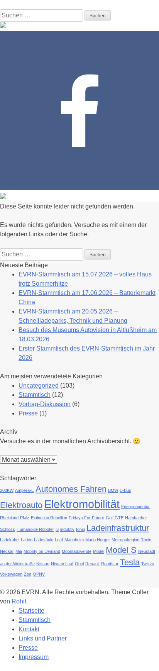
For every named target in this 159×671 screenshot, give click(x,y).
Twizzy (147, 563)
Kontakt (29, 629)
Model (98, 551)
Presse (28, 413)
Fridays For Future (86, 517)
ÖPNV (39, 574)
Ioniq (80, 529)
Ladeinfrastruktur (117, 528)
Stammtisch (35, 394)
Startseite (31, 610)
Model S (121, 550)
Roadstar (109, 563)
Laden (26, 539)
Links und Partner (43, 638)
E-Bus (125, 490)
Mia (18, 551)
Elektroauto (21, 505)
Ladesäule (43, 539)
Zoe (27, 574)
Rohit (19, 601)
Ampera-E (24, 490)
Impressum (34, 657)
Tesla (130, 562)
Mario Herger (97, 539)
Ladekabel (9, 539)
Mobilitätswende (76, 551)
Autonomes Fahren (71, 489)
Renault (92, 563)
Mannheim (74, 539)
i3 (57, 529)
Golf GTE (114, 517)
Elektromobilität (82, 504)
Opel (79, 563)
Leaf (59, 539)
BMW (113, 490)
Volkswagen (11, 574)
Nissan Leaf (62, 563)
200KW (7, 490)
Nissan (42, 563)
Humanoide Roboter (35, 529)
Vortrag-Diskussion (45, 404)
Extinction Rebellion (49, 517)
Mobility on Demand (42, 551)
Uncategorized (39, 385)
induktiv (67, 529)
